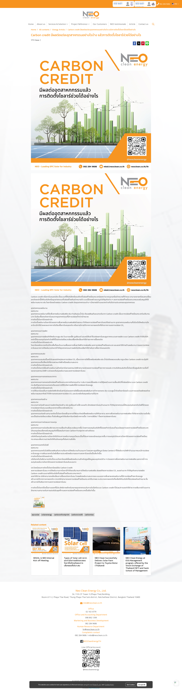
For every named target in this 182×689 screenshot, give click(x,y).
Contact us (143, 24)
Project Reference (79, 24)
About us (41, 24)
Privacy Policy (96, 685)
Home (31, 24)
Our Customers (100, 24)
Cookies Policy (109, 685)
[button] (153, 24)
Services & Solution (57, 24)
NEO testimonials (118, 24)
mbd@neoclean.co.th (92, 603)
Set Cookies (131, 685)
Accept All (141, 685)
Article (132, 24)
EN (175, 4)
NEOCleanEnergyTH (92, 641)
